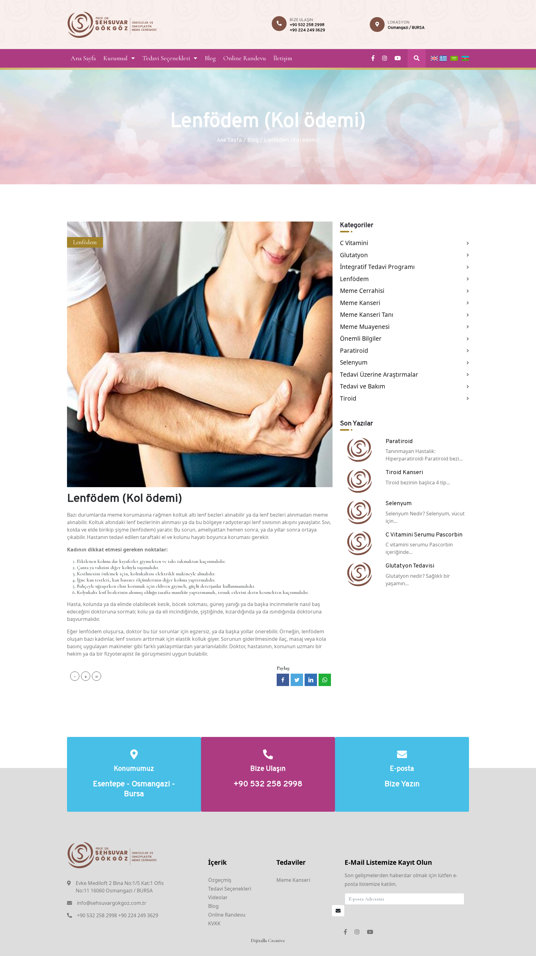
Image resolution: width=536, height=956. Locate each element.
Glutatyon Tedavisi (410, 566)
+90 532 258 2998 (307, 25)
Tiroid (348, 398)
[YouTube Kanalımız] (397, 58)
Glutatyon (354, 255)
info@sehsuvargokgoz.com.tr (111, 903)
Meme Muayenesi (365, 327)
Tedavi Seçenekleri (166, 58)
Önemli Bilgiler (361, 338)
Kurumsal (115, 58)
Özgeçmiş (219, 880)
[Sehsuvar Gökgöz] (112, 24)
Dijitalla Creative (268, 940)
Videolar (218, 897)
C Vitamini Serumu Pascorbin (424, 535)
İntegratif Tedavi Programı (377, 267)
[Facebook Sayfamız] (373, 58)
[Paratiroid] (359, 449)
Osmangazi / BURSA (406, 27)
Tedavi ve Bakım (362, 386)
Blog (210, 58)
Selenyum (354, 362)
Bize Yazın (402, 784)
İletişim (282, 58)
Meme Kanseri (360, 303)
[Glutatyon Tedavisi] (359, 574)
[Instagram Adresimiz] (384, 58)
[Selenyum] (359, 511)
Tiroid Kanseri (404, 472)
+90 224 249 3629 (307, 30)
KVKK (214, 923)
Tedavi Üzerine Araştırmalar (379, 374)
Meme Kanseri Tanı (366, 315)
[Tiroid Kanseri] (359, 480)
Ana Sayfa (83, 58)
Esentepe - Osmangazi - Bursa (134, 789)
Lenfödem (85, 242)
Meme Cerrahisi (362, 291)
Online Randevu (244, 58)
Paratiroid (354, 351)
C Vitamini (354, 243)
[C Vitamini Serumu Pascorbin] (359, 543)
